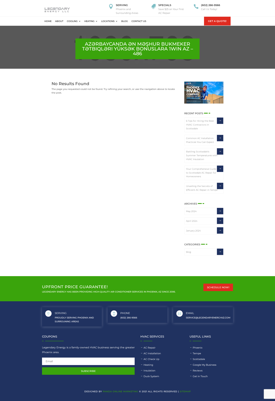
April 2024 (191, 221)
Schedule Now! (218, 287)
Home (48, 21)
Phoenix (197, 347)
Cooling (72, 21)
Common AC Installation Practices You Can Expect (200, 140)
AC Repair (149, 347)
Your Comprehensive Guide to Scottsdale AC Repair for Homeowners (201, 172)
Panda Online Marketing (120, 391)
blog (188, 252)
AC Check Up (151, 359)
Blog (124, 21)
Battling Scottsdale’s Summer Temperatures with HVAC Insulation (201, 155)
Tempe (197, 353)
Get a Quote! (217, 21)
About (59, 21)
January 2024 (193, 230)
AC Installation (152, 353)
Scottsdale (199, 359)
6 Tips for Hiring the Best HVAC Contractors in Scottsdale (200, 124)
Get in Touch (200, 376)
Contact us (138, 21)
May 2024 (191, 211)
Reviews (197, 370)
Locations (108, 21)
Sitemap (185, 391)
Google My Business (204, 364)
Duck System (151, 376)
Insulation (149, 370)
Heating (89, 21)
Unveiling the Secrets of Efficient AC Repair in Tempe (202, 188)
